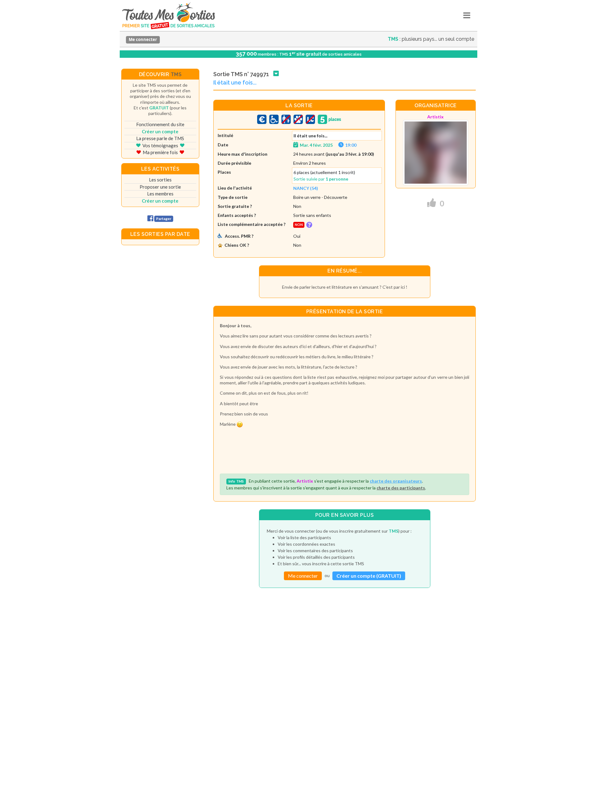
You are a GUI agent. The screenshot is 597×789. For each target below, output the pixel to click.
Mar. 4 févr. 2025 (316, 145)
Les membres (160, 193)
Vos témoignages (160, 145)
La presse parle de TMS (160, 138)
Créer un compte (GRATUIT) (368, 576)
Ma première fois (160, 152)
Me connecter (143, 39)
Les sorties (160, 179)
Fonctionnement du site (160, 124)
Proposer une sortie (160, 187)
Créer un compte (160, 131)
